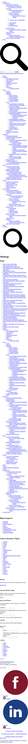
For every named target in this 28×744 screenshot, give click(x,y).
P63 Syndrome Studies (15, 144)
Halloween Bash (13, 25)
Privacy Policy (6, 512)
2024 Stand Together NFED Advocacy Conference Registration (12, 284)
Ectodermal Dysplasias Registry (14, 137)
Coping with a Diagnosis (12, 182)
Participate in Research (11, 136)
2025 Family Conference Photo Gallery (12, 300)
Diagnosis (8, 130)
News (4, 525)
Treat (4, 165)
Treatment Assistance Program (13, 177)
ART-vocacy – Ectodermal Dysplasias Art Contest (15, 308)
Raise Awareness (10, 28)
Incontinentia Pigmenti (14, 113)
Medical (5, 557)
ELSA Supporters (16, 11)
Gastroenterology (7, 550)
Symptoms (8, 94)
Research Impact (10, 159)
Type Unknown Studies (15, 158)
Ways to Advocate (13, 13)
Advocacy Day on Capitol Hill (16, 20)
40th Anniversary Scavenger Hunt (11, 267)
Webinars (8, 92)
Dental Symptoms (13, 97)
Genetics (5, 551)
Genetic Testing (13, 392)
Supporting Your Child (11, 184)
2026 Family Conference (12, 4)
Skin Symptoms (13, 95)
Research (5, 134)
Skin (4, 565)
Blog (4, 39)
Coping (5, 544)
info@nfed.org (10, 661)
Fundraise (11, 24)
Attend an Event (10, 32)
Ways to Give (9, 21)
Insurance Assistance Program (13, 173)
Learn (4, 90)
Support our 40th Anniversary (10, 318)
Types (7, 102)
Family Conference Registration (11, 467)
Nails (4, 558)
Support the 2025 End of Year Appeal (18, 488)
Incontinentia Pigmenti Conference (17, 162)
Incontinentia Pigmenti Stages (19, 115)
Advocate (8, 9)
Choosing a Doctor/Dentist (12, 166)
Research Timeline (17, 143)
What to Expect (10, 186)
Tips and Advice (7, 531)
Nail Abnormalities (14, 99)
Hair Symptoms (13, 98)
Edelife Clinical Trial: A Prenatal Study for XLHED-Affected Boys (17, 423)
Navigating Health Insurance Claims (18, 176)
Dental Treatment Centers (15, 172)
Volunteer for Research (8, 311)
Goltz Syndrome (13, 111)
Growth (5, 553)
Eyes (4, 548)
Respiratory (6, 562)
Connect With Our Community (13, 6)
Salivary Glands (7, 564)
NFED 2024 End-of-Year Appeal (17, 481)
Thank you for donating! (9, 301)
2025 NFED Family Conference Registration (14, 296)
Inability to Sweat (13, 101)
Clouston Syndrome (14, 106)
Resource (5, 561)
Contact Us (9, 87)
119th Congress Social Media (10, 279)
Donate (5, 41)
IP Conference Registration (9, 317)
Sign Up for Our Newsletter (13, 38)
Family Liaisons (13, 473)
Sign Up (2, 620)
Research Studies (10, 138)
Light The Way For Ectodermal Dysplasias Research (17, 485)
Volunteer (8, 34)
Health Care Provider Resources (14, 179)
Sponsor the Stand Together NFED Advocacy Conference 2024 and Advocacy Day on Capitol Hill (15, 277)
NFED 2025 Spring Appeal (16, 483)
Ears (4, 547)
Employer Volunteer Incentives (16, 36)
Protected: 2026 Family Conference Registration (15, 306)
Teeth (4, 568)
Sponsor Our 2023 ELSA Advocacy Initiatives (14, 310)
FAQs (7, 133)
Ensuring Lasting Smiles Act (16, 10)
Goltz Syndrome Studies (15, 157)
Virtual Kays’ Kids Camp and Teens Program (14, 315)
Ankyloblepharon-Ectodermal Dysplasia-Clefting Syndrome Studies (19, 147)
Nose (4, 560)
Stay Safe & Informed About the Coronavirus (14, 313)
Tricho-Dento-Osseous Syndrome (17, 123)
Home (4, 76)
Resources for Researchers (12, 163)
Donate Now (3, 585)
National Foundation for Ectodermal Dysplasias (11, 73)
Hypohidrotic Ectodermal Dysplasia (18, 112)
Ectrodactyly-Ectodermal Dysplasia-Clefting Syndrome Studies (19, 151)
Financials (8, 84)
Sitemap (5, 654)
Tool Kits (5, 571)
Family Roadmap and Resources (17, 175)
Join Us (5, 2)
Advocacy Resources (14, 14)
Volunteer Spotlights (8, 532)
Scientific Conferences (11, 161)
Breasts (5, 543)
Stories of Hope (7, 528)
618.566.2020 (3, 661)
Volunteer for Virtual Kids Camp (11, 314)
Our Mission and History (12, 78)
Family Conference (8, 524)
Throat (4, 569)
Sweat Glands (6, 567)
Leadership (9, 81)
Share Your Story (13, 459)
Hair (4, 554)
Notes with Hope (13, 27)
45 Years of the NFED (8, 290)
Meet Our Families (10, 183)
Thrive (4, 180)
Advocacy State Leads (14, 495)
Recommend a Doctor (14, 168)
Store (7, 85)
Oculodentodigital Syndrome (16, 119)
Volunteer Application (14, 35)
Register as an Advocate (15, 18)
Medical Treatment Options (13, 169)
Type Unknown (13, 127)
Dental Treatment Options (12, 170)
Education (5, 523)
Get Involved (6, 3)
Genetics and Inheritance (12, 131)
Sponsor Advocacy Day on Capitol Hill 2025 (14, 303)
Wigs (10, 444)
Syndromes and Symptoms (9, 529)
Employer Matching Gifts (15, 487)
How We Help (9, 80)
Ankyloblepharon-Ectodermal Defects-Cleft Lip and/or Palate (17, 104)
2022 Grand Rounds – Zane (10, 265)
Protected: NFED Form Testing (11, 327)
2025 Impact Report (8, 307)
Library (8, 91)
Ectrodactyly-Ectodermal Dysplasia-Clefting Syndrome (18, 108)
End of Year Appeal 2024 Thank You (12, 289)
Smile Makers (12, 22)
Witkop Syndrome (13, 129)
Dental (4, 546)
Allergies (5, 541)
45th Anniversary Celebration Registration (13, 320)
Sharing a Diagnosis (11, 187)
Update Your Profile (14, 88)
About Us (5, 77)
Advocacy (5, 521)
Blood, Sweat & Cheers (9, 271)
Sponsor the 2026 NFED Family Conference (14, 294)
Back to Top (3, 738)
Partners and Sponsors (11, 83)
